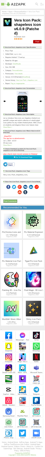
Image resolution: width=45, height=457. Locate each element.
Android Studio (29, 449)
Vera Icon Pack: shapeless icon (26, 80)
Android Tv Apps (36, 442)
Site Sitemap (18, 449)
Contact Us (38, 446)
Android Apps (35, 444)
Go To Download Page (23, 157)
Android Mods (13, 442)
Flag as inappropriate (18, 83)
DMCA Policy (25, 451)
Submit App (7, 449)
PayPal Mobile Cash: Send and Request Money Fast (36, 408)
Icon (9, 175)
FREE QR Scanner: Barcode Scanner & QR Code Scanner (36, 386)
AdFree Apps (24, 442)
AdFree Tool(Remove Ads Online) (16, 444)
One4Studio (17, 64)
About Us (29, 446)
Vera (5, 175)
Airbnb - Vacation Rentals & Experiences (8, 407)
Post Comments (10, 201)
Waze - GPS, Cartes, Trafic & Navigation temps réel (22, 375)
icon (25, 175)
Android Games (7, 446)
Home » (5, 12)
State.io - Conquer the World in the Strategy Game (22, 408)
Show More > (7, 127)
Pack (13, 175)
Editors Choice (19, 446)
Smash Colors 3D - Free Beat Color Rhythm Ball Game (8, 375)
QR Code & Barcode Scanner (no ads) (36, 418)
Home (4, 442)
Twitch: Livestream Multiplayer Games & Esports (22, 386)
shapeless (19, 175)
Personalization (17, 70)
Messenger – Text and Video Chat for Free (22, 342)
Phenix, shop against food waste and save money (8, 441)
